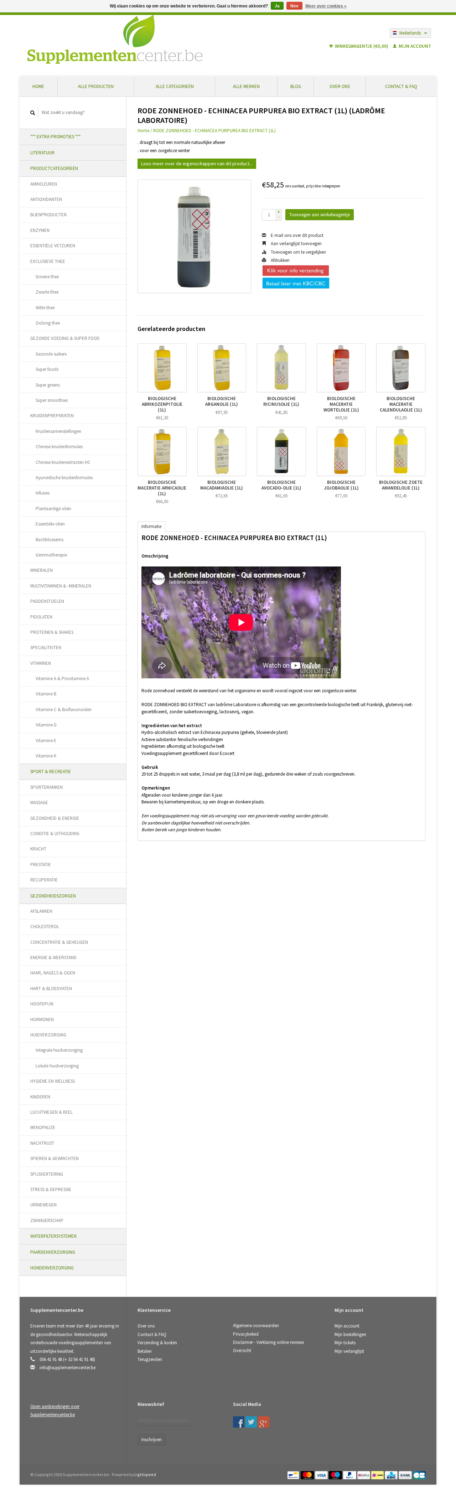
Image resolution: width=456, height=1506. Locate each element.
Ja (277, 6)
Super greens (48, 385)
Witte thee (45, 308)
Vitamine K (46, 756)
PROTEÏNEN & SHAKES (51, 632)
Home (38, 86)
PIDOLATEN (41, 617)
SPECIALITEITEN (45, 648)
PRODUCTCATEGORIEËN (54, 168)
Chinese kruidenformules (59, 447)
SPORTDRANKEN (46, 787)
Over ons (340, 86)
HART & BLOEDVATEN (51, 988)
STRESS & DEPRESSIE (50, 1189)
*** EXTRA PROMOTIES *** (55, 137)
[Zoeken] (32, 113)
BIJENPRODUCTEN (48, 215)
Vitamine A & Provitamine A (62, 679)
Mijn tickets (345, 1343)
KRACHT (38, 849)
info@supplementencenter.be (67, 1368)
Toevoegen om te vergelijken (298, 252)
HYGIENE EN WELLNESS (52, 1081)
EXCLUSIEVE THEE (47, 261)
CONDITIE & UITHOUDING (54, 833)
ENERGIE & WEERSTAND (53, 957)
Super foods (47, 369)
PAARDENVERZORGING (52, 1252)
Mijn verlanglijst (349, 1351)
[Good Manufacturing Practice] (335, 1406)
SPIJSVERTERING (46, 1174)
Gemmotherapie (51, 555)
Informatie (151, 526)
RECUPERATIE (44, 880)
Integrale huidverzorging (59, 1050)
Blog (295, 86)
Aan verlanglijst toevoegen (296, 243)
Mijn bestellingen (350, 1334)
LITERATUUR (42, 153)
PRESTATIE (40, 864)
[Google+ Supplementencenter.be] (263, 1422)
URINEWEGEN (43, 1205)
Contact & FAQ (401, 86)
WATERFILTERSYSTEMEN (53, 1236)
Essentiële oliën (50, 524)
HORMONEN (42, 1019)
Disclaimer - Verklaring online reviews (268, 1342)
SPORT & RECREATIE (50, 771)
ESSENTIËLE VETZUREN (52, 246)
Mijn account (414, 46)
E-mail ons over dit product (296, 235)
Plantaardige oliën (53, 509)
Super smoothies (52, 400)
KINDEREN (40, 1097)
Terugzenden (150, 1359)
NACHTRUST (42, 1143)
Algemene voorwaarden (256, 1326)
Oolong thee (48, 323)
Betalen (145, 1351)
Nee (294, 6)
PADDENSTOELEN (47, 601)
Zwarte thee (47, 292)
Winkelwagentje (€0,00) (361, 46)
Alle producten (96, 86)
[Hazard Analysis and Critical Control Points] (336, 1406)
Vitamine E (46, 741)
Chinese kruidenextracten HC (63, 462)
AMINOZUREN (43, 184)
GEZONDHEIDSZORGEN (53, 896)
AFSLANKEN (41, 911)
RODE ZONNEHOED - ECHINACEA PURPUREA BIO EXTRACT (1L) (214, 131)
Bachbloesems (49, 540)
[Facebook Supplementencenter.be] (238, 1422)
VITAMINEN (40, 663)
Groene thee (47, 277)
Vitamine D (46, 725)
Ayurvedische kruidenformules (64, 478)
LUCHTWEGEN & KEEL (51, 1112)
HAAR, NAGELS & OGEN (52, 973)
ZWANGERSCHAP (46, 1220)
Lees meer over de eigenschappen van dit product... (197, 163)
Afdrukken (280, 260)
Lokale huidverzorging (57, 1066)
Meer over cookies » (326, 6)
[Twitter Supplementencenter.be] (251, 1422)
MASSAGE (39, 802)
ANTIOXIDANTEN (46, 199)
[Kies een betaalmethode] (294, 1474)
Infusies (43, 493)
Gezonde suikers (51, 354)
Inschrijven (151, 1440)
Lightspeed (145, 1474)
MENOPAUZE (42, 1127)
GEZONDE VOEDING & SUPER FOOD (65, 338)
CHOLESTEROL (44, 926)
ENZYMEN (40, 230)
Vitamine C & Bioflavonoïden (64, 710)
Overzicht (242, 1350)
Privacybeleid (246, 1334)
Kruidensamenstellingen (58, 431)
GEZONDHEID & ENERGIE (54, 818)
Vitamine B (46, 694)
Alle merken (246, 86)
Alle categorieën (175, 86)
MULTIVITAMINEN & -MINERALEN (60, 586)
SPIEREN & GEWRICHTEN (54, 1158)
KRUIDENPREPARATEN (52, 416)
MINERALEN (41, 570)
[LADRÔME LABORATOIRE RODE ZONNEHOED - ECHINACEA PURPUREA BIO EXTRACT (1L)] (194, 236)
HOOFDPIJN (41, 1004)
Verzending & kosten (157, 1343)
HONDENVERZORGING (52, 1268)
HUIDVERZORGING (48, 1035)
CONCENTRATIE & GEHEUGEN (59, 942)
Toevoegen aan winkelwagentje (319, 215)
